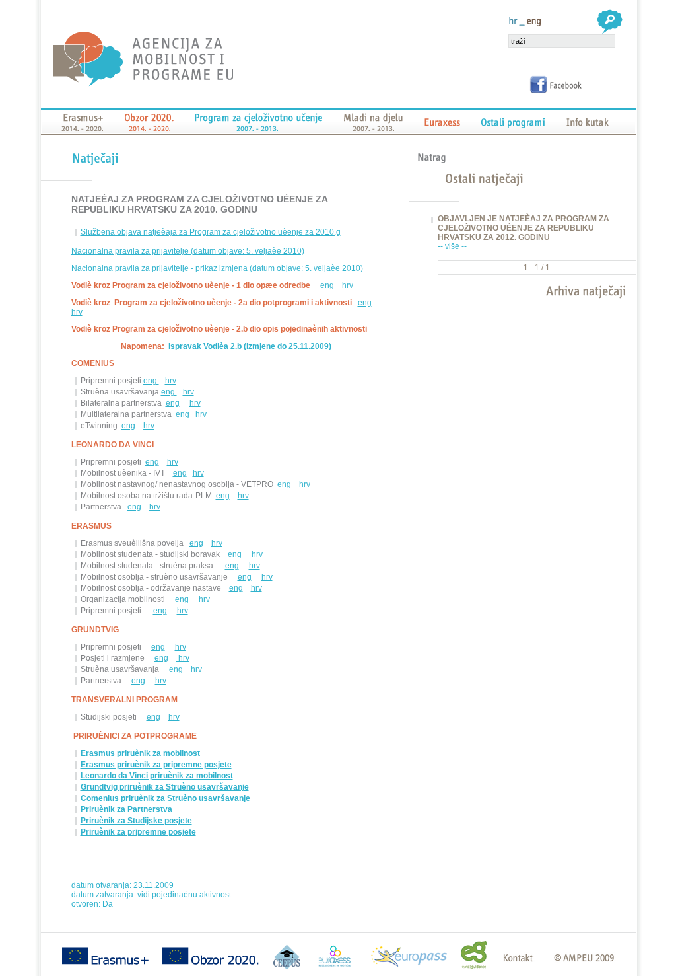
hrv (346, 285)
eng (327, 285)
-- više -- (452, 246)
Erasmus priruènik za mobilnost (140, 753)
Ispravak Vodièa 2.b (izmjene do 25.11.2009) (249, 346)
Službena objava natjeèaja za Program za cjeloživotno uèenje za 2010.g (211, 232)
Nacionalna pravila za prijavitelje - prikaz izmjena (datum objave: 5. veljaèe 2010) (217, 268)
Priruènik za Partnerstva (126, 809)
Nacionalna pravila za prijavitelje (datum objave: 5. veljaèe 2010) (187, 251)
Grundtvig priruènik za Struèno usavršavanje (165, 787)
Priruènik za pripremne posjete (138, 832)
